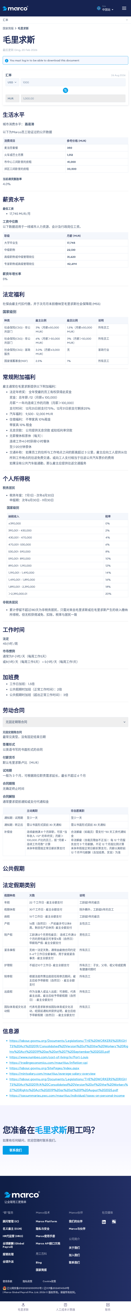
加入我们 (74, 1255)
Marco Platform (46, 1221)
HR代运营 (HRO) (13, 1236)
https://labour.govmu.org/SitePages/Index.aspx (44, 1068)
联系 (108, 1309)
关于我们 (74, 1247)
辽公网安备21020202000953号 (24, 1288)
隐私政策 (27, 1281)
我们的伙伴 (76, 1221)
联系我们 (16, 1150)
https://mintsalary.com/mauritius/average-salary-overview (53, 1074)
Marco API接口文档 (48, 1243)
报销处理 (8, 1254)
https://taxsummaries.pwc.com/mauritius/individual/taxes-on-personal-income (67, 1096)
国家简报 (8, 28)
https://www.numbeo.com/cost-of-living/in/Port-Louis (49, 1057)
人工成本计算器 (65, 1309)
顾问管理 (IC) (11, 1221)
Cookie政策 (49, 1281)
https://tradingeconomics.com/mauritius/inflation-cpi (49, 1063)
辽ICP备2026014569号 (56, 1288)
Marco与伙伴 (77, 1228)
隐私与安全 (42, 1228)
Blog (39, 1262)
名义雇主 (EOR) (12, 1228)
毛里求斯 (23, 1309)
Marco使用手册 (45, 1236)
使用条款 (7, 1281)
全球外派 (8, 1261)
